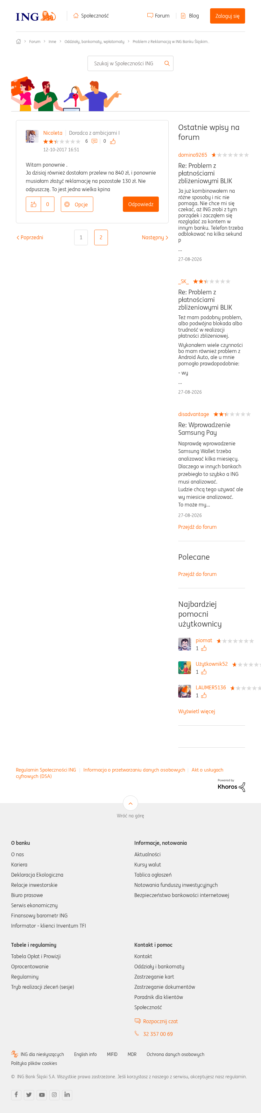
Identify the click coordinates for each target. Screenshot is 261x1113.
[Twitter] (29, 1095)
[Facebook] (16, 1095)
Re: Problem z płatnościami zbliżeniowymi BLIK (205, 173)
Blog (194, 15)
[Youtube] (42, 1095)
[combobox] (131, 63)
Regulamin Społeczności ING (46, 770)
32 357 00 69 (158, 1034)
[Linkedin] (67, 1095)
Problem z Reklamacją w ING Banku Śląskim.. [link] (171, 41)
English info (85, 1054)
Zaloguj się (227, 16)
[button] (33, 204)
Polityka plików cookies (34, 1063)
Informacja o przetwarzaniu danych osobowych (134, 770)
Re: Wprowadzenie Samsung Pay (204, 428)
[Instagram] (54, 1095)
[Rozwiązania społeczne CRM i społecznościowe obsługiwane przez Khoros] (231, 785)
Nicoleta (52, 133)
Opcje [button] (81, 204)
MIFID (112, 1054)
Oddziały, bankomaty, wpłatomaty (94, 41)
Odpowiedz (140, 204)
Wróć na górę (130, 816)
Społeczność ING (18, 41)
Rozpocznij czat (160, 1021)
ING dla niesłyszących (42, 1054)
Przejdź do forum (197, 527)
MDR (132, 1054)
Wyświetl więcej (196, 711)
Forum (162, 15)
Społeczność (95, 15)
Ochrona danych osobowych (175, 1054)
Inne (52, 41)
